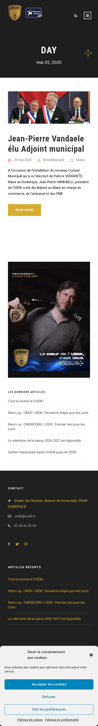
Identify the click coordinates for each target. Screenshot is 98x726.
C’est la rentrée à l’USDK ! (26, 401)
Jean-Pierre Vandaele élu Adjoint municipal (46, 144)
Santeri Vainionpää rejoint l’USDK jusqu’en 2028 (42, 452)
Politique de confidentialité (62, 719)
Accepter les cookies (49, 684)
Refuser (49, 697)
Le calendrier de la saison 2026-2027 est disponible (44, 440)
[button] (91, 655)
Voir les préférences (49, 709)
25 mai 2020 (23, 160)
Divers (80, 160)
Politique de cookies (30, 719)
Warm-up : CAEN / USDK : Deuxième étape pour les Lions (48, 413)
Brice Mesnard (53, 160)
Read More (24, 210)
